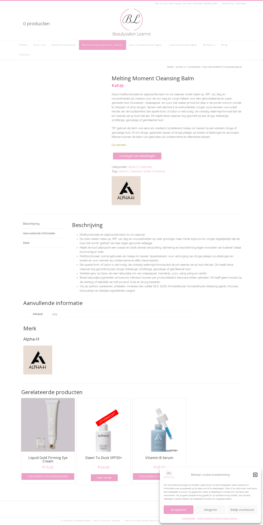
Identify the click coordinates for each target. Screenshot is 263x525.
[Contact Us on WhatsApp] (238, 23)
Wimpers (209, 44)
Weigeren (210, 510)
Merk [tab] (26, 243)
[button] (255, 475)
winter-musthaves (154, 171)
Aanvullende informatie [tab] (39, 233)
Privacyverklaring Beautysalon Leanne (217, 518)
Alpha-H (180, 67)
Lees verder (104, 477)
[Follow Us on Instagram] (224, 23)
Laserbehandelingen (182, 44)
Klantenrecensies (64, 44)
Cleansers (194, 67)
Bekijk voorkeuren (242, 510)
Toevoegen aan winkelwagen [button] (48, 476)
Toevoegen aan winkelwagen (137, 156)
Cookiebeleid (188, 518)
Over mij (40, 44)
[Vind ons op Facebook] (231, 23)
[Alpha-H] (126, 191)
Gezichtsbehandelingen (145, 44)
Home (23, 44)
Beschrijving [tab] (31, 223)
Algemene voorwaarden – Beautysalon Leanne (90, 521)
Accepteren (178, 510)
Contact (24, 54)
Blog (224, 44)
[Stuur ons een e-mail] (244, 23)
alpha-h (123, 171)
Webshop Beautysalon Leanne (102, 44)
